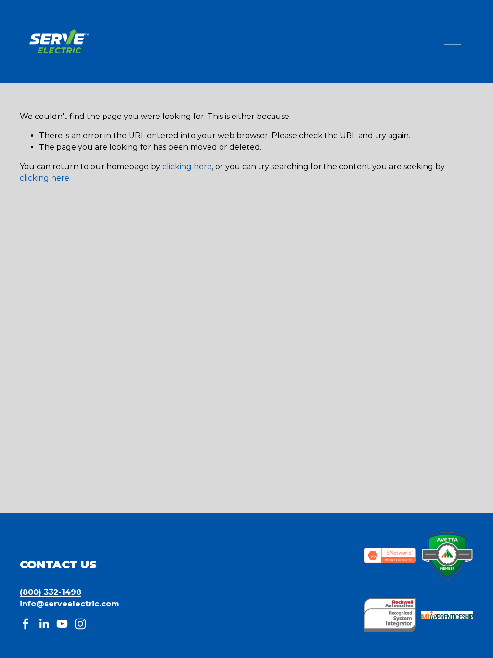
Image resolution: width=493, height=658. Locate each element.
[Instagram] (80, 624)
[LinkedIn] (44, 624)
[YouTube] (62, 624)
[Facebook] (25, 624)
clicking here (187, 166)
